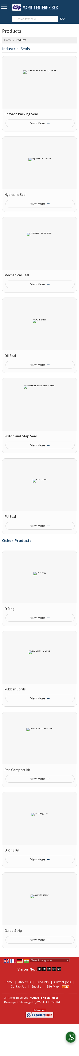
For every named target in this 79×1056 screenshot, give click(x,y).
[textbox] (35, 19)
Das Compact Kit (17, 770)
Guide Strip (13, 931)
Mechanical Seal (16, 275)
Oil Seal (10, 356)
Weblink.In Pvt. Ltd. (48, 1002)
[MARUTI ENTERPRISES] (35, 7)
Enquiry (36, 986)
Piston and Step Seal (20, 436)
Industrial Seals (16, 48)
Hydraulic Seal (15, 195)
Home (8, 40)
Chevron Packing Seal (21, 114)
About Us (24, 982)
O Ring (9, 609)
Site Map (53, 986)
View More (38, 123)
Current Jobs (62, 982)
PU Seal (10, 516)
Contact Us (18, 986)
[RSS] (65, 986)
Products (42, 982)
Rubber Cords (15, 689)
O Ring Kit (12, 850)
